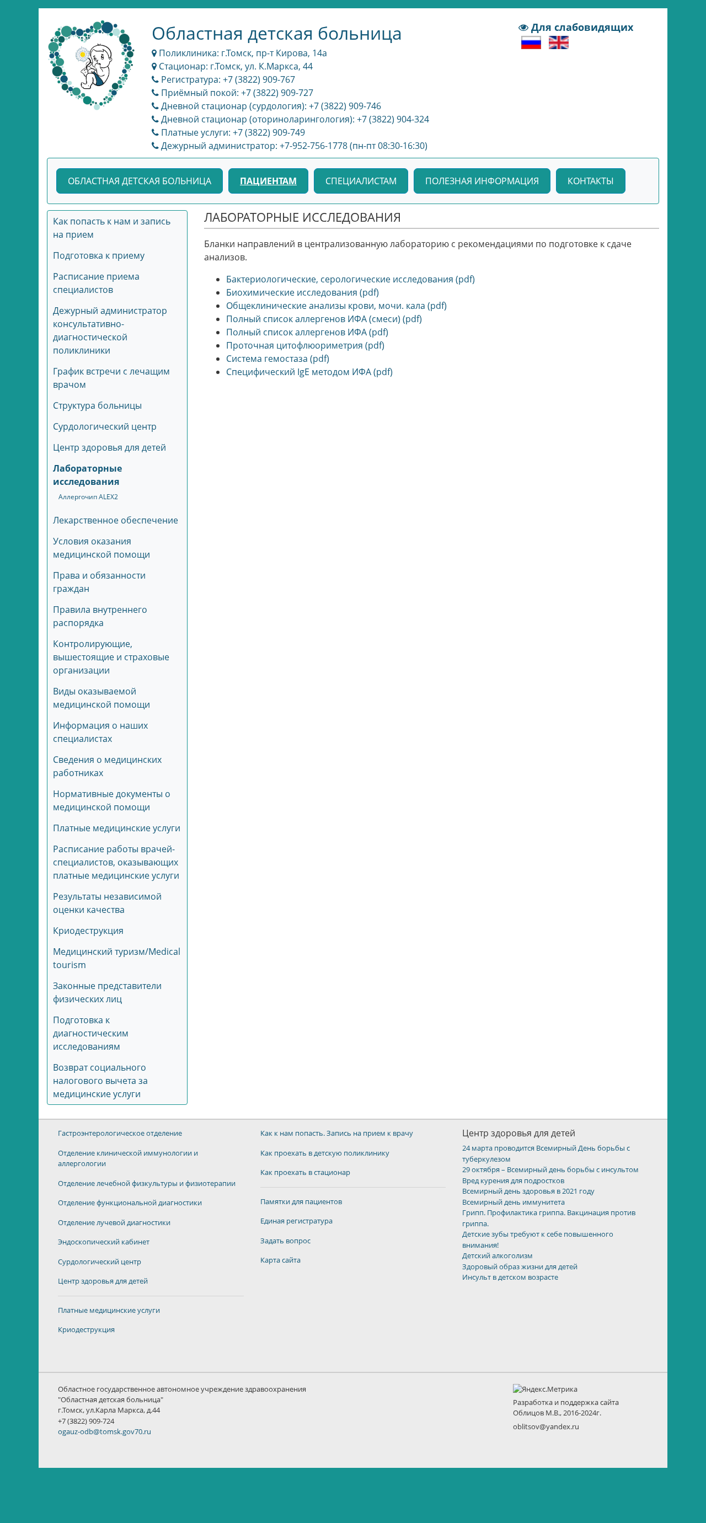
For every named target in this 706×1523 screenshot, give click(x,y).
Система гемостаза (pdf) (277, 358)
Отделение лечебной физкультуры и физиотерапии (147, 1183)
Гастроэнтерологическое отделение (120, 1133)
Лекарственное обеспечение (115, 520)
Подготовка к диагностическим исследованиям (91, 1033)
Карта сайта (280, 1260)
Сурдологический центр (105, 426)
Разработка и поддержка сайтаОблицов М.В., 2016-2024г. (566, 1407)
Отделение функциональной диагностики (130, 1202)
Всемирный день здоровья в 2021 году (528, 1191)
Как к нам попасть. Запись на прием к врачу (336, 1133)
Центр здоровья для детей (109, 447)
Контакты (591, 181)
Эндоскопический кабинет (103, 1242)
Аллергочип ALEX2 (88, 496)
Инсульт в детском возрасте (510, 1277)
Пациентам (268, 181)
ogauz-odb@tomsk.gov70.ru (104, 1431)
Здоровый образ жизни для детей (519, 1266)
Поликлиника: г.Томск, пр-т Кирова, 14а (242, 53)
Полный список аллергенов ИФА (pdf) (307, 332)
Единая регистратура (296, 1221)
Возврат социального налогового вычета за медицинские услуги (100, 1080)
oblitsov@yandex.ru (546, 1426)
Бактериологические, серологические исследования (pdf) (350, 279)
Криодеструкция (88, 931)
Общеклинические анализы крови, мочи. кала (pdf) (336, 306)
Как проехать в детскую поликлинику (324, 1153)
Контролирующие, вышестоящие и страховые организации (111, 657)
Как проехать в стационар (305, 1172)
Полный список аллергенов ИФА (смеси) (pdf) (324, 319)
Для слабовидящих (580, 27)
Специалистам (361, 181)
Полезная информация (482, 181)
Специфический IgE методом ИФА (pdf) (309, 372)
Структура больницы (97, 405)
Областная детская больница (139, 181)
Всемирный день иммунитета (513, 1202)
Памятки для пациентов (301, 1201)
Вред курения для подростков (513, 1180)
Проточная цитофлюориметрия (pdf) (305, 345)
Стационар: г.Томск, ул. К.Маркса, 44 (235, 66)
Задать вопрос (285, 1241)
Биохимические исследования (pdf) (302, 292)
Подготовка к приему (99, 255)
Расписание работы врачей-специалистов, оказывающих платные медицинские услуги (116, 862)
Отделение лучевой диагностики (114, 1222)
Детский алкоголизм (497, 1255)
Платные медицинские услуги (116, 828)
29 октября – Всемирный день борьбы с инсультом (550, 1169)
